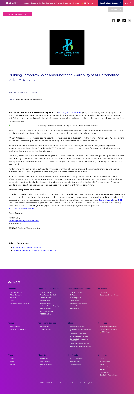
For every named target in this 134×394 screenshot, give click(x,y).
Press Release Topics (77, 326)
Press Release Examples (108, 329)
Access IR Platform (76, 292)
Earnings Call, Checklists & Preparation (79, 340)
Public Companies (16, 292)
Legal (12, 300)
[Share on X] (118, 20)
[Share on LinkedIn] (124, 20)
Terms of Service (77, 383)
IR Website (73, 295)
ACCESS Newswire (76, 359)
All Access (103, 292)
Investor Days (74, 306)
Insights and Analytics (47, 311)
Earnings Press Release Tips (79, 343)
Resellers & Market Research (19, 303)
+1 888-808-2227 (105, 361)
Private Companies (16, 295)
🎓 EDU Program (105, 332)
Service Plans (44, 326)
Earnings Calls (74, 300)
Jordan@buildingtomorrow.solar (24, 221)
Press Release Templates (108, 326)
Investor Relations (46, 364)
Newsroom (76, 3)
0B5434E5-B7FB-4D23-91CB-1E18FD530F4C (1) (34, 250)
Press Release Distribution (48, 295)
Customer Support (106, 367)
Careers (42, 367)
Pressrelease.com (76, 364)
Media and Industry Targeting (49, 306)
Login (127, 3)
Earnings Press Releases (78, 303)
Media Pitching (45, 300)
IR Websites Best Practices (79, 336)
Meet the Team (45, 361)
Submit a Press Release (109, 3)
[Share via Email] (129, 20)
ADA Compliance (75, 298)
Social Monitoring (45, 308)
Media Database (45, 298)
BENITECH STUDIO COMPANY (27, 247)
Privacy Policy (88, 383)
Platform (12, 361)
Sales (102, 364)
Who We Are (44, 359)
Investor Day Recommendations (80, 346)
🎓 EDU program (88, 3)
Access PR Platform (46, 292)
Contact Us (114, 9)
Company (13, 364)
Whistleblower (74, 308)
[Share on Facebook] (113, 20)
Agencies (13, 298)
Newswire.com (75, 361)
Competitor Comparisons (78, 333)
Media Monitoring (45, 303)
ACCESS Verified (45, 314)
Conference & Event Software (110, 295)
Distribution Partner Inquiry (109, 375)
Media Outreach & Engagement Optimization (80, 330)
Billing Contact (104, 372)
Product (12, 359)
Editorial (102, 369)
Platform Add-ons (45, 329)
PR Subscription (15, 326)
